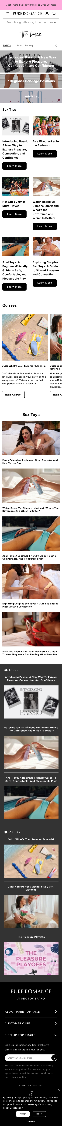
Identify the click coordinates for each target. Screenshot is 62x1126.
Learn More (14, 165)
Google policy (17, 1108)
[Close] (59, 1090)
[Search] (55, 22)
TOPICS (7, 45)
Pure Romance (35, 1085)
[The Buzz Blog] (31, 34)
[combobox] (31, 22)
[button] (7, 13)
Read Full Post (13, 394)
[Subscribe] (54, 1058)
